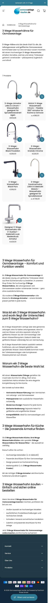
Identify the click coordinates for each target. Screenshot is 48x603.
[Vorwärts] (44, 3)
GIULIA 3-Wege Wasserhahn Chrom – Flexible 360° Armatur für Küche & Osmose (35, 108)
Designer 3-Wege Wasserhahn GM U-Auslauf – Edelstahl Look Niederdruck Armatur (13, 233)
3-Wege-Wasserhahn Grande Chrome (35, 148)
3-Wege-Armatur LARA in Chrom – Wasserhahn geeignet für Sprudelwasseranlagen (12, 109)
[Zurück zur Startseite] (3, 25)
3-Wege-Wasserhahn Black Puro (13, 184)
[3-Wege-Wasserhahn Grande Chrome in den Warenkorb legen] (42, 139)
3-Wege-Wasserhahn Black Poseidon (13, 148)
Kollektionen (11, 25)
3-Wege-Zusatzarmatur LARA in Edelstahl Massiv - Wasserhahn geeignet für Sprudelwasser (35, 189)
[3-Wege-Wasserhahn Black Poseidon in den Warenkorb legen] (19, 139)
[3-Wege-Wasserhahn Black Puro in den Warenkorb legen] (19, 175)
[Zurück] (3, 3)
